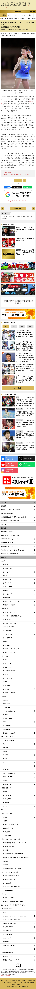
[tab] (3, 15)
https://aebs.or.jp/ (6, 975)
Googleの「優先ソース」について (17, 201)
